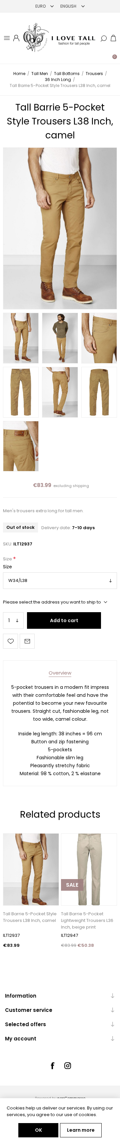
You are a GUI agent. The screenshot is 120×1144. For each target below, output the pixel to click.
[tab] (60, 673)
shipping (81, 485)
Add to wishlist (10, 641)
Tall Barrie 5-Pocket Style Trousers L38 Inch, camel (30, 917)
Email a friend (27, 641)
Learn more (81, 1130)
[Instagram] (67, 1065)
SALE (72, 885)
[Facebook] (52, 1065)
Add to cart (64, 620)
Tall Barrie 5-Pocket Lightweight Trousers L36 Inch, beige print (87, 920)
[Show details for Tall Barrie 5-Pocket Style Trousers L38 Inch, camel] (31, 869)
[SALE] (72, 905)
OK (38, 1130)
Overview (60, 672)
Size (8, 559)
